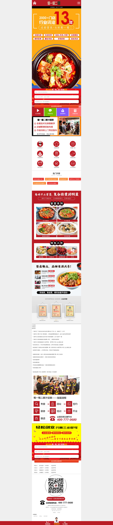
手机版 (58, 512)
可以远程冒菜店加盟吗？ (39, 183)
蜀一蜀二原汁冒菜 (47, 3)
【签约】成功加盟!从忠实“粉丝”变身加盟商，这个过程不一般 (47, 336)
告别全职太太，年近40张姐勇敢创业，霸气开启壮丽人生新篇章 (48, 344)
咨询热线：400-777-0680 (56, 7)
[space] (56, 48)
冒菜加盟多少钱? (37, 367)
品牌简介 (40, 148)
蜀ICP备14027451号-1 (56, 510)
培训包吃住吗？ (63, 179)
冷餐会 (40, 516)
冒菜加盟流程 (36, 362)
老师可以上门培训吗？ (75, 179)
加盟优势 (56, 148)
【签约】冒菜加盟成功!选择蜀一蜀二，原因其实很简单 (46, 339)
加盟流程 (72, 157)
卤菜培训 (35, 516)
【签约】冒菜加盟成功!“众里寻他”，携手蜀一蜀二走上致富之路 (48, 342)
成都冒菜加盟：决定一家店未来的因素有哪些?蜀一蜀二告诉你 (48, 354)
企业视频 (38, 113)
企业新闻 (72, 167)
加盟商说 (50, 113)
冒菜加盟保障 (36, 359)
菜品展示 (40, 167)
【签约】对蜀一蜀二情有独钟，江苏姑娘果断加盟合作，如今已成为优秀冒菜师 (52, 334)
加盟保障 (56, 167)
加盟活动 (75, 113)
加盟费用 (62, 113)
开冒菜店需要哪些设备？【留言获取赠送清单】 (44, 365)
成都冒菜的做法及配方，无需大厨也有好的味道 (44, 357)
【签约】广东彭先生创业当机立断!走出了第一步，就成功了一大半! (49, 331)
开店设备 (56, 157)
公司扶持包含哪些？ (52, 183)
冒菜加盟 (45, 516)
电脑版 (54, 512)
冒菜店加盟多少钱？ (38, 179)
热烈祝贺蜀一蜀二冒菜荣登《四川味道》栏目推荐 (45, 372)
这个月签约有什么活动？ (51, 179)
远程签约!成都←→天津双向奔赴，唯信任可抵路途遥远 (46, 350)
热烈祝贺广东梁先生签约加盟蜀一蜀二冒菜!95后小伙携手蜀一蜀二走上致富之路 (52, 347)
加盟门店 (72, 148)
